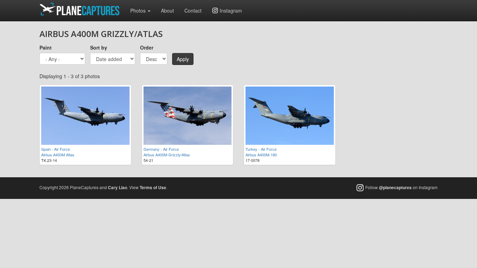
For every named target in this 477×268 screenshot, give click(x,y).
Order (146, 47)
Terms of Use (153, 187)
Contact (192, 10)
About (167, 10)
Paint (45, 47)
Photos (138, 10)
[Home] (82, 9)
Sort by (98, 47)
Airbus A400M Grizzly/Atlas (167, 154)
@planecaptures (395, 187)
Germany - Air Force (161, 149)
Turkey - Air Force (261, 149)
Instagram (231, 10)
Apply (183, 58)
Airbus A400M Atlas (57, 154)
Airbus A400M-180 (261, 154)
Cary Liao (117, 187)
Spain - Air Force (55, 149)
